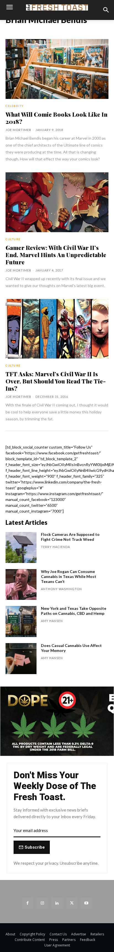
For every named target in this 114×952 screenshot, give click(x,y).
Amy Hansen (52, 621)
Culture (13, 239)
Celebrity (15, 105)
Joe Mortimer (18, 130)
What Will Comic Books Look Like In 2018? (56, 117)
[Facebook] (27, 902)
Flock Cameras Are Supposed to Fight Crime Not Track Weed (70, 537)
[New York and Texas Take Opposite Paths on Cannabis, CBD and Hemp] (21, 621)
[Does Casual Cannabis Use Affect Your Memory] (21, 658)
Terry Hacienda (55, 547)
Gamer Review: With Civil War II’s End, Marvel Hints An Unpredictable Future (56, 255)
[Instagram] (42, 902)
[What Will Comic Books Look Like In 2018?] (57, 69)
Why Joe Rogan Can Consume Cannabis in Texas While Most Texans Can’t (68, 576)
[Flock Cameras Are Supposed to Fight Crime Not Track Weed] (21, 547)
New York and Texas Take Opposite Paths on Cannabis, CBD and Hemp (73, 611)
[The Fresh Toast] (57, 7)
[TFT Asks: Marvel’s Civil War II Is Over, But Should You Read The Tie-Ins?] (57, 329)
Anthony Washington (61, 589)
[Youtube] (86, 902)
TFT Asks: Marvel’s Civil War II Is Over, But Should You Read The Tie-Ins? (56, 381)
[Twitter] (71, 902)
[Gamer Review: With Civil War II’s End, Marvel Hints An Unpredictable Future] (57, 202)
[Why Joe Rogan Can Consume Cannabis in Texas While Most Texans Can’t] (21, 584)
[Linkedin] (56, 902)
